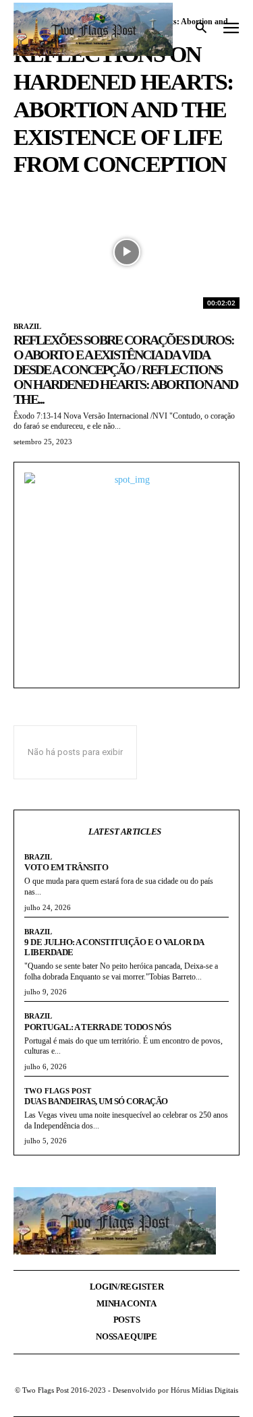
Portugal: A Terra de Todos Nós (97, 1027)
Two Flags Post (57, 1091)
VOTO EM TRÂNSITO (66, 867)
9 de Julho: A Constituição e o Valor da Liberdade (114, 947)
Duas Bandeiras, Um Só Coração (96, 1101)
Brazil (27, 326)
